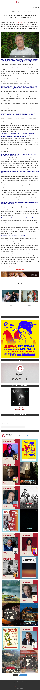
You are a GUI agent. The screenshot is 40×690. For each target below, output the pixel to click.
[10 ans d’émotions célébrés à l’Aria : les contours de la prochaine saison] (10, 296)
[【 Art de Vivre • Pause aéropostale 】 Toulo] (11, 614)
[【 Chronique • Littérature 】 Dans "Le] (29, 638)
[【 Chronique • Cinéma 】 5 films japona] (29, 497)
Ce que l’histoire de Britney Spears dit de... (29, 304)
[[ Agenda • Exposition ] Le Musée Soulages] (29, 567)
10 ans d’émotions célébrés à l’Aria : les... (10, 304)
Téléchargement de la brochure (20, 409)
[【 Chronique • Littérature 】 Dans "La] (11, 450)
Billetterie (20, 411)
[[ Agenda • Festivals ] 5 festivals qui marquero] (29, 520)
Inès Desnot (18, 19)
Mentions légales (14, 686)
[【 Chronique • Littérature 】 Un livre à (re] (29, 591)
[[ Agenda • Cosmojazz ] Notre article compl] (11, 591)
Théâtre (7, 11)
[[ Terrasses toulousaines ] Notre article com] (11, 661)
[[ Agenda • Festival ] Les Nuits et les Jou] (11, 638)
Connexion (19, 686)
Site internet (20, 407)
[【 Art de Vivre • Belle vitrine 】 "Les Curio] (29, 661)
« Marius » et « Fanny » (6, 171)
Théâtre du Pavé (19, 22)
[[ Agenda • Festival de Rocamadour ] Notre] (29, 614)
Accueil (2, 11)
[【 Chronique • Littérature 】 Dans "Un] (29, 544)
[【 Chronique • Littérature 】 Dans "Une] (11, 567)
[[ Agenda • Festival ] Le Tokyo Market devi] (29, 450)
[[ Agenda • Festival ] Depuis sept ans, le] (11, 520)
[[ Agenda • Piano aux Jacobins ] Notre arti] (29, 473)
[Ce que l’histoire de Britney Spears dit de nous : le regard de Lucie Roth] (29, 296)
